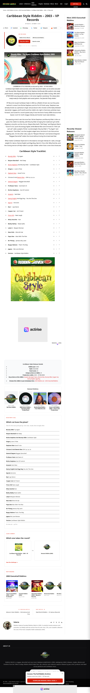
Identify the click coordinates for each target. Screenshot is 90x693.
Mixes (52, 4)
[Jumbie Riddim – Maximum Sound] (70, 26)
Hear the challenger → (12, 562)
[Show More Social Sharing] (61, 28)
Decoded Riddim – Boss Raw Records (79, 163)
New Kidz (11, 232)
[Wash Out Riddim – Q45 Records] (70, 44)
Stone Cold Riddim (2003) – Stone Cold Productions (54, 408)
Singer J (10, 169)
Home (4, 10)
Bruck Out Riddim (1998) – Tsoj (79, 145)
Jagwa (10, 249)
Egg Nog (38, 379)
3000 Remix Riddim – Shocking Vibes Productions (25, 408)
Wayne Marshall (13, 160)
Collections (27, 4)
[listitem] (12, 589)
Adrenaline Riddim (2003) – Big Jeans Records (80, 52)
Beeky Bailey (12, 224)
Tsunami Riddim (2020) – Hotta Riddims (79, 154)
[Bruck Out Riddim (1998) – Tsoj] (70, 146)
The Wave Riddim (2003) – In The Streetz (79, 34)
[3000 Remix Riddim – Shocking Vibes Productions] (25, 397)
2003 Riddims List (39, 381)
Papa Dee (11, 236)
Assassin (10, 194)
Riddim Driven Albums (25, 37)
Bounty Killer (12, 156)
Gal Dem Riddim (11, 407)
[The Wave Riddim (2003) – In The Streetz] (70, 35)
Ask (61, 4)
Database (46, 4)
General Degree (12, 181)
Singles (40, 4)
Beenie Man (20, 177)
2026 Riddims (33, 4)
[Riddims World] (9, 4)
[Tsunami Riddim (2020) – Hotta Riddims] (70, 155)
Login (66, 4)
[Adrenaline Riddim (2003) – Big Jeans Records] (70, 53)
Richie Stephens (12, 165)
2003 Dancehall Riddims (24, 10)
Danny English (12, 198)
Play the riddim (24, 41)
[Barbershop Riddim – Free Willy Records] (40, 397)
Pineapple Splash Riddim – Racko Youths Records (79, 136)
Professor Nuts (13, 186)
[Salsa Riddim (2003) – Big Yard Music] (70, 62)
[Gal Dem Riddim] (11, 397)
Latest (21, 4)
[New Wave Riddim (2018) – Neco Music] (70, 173)
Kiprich (10, 203)
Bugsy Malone (12, 245)
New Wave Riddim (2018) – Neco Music (80, 171)
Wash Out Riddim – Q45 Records (80, 43)
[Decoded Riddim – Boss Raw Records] (70, 164)
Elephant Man (12, 173)
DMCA (67, 684)
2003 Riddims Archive (12, 10)
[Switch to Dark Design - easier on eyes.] (84, 4)
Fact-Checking (70, 681)
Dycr (9, 207)
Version (10, 253)
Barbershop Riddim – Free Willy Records (40, 407)
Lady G (10, 228)
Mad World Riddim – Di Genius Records (48, 612)
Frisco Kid (11, 215)
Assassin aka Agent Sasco (30, 377)
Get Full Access (75, 4)
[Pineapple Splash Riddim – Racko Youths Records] (70, 137)
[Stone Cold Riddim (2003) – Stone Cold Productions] (54, 397)
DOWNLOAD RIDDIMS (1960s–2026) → (45, 680)
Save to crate (36, 41)
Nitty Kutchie (12, 219)
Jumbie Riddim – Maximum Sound (79, 25)
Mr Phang (11, 240)
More (56, 4)
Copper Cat (11, 211)
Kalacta (28, 23)
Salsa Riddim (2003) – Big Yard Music (80, 60)
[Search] (86, 4)
